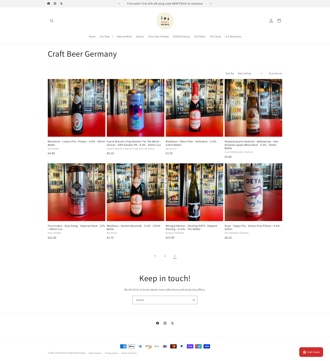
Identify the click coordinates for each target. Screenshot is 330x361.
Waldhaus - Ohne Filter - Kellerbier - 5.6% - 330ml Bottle (192, 143)
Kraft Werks (61, 353)
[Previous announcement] (119, 3)
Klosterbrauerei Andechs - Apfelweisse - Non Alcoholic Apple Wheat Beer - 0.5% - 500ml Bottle (251, 145)
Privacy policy (111, 353)
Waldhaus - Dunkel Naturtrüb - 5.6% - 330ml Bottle (133, 227)
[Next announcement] (211, 3)
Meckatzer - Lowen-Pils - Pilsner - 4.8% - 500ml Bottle (76, 143)
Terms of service (129, 353)
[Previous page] (155, 256)
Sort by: (230, 73)
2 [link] (174, 256)
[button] (52, 21)
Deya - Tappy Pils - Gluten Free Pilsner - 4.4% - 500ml (253, 227)
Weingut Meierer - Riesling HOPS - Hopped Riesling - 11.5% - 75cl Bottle (191, 227)
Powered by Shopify (76, 353)
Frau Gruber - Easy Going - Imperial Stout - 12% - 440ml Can (76, 227)
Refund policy (95, 353)
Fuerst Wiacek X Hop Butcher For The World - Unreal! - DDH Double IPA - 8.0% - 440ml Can (134, 143)
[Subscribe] (193, 300)
